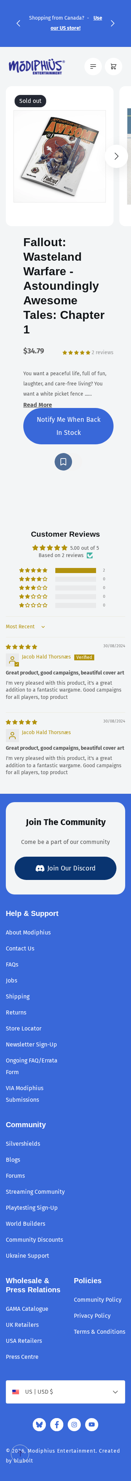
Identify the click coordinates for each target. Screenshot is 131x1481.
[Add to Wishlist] (68, 462)
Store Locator (23, 1028)
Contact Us (20, 948)
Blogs (13, 1159)
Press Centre (22, 1356)
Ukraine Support (27, 1255)
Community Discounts (34, 1239)
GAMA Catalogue (27, 1308)
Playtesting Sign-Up (32, 1207)
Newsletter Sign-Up (31, 1044)
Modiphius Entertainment (62, 1451)
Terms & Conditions (99, 1331)
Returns (16, 1012)
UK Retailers (22, 1324)
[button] (18, 23)
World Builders (25, 1223)
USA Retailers (24, 1340)
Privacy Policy (92, 1315)
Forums (15, 1175)
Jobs (11, 980)
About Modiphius (28, 932)
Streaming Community (35, 1191)
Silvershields (23, 1143)
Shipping (17, 996)
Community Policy (98, 1299)
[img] (21, 647)
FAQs (12, 964)
